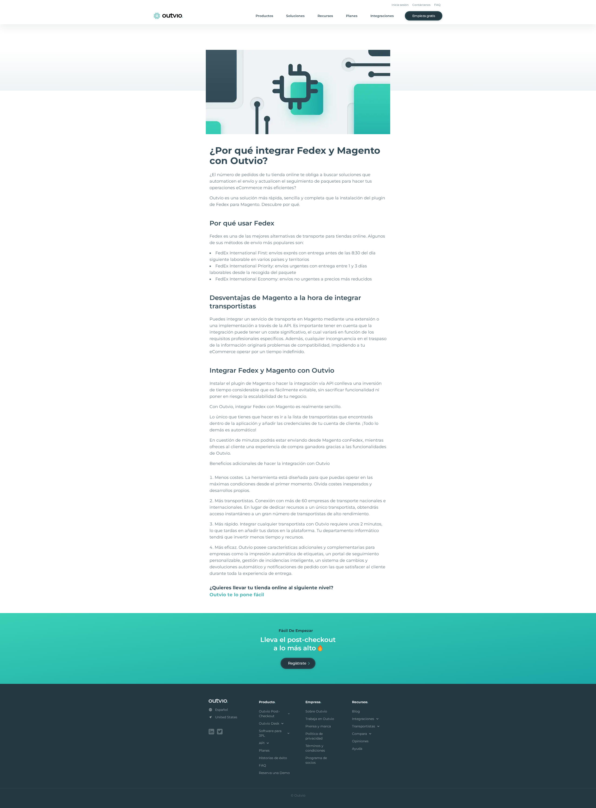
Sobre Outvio (316, 711)
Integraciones (382, 16)
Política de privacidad (314, 736)
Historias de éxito (273, 758)
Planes (351, 16)
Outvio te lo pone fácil (237, 594)
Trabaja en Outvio (319, 719)
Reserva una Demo (274, 773)
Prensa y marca (318, 726)
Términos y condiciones (315, 748)
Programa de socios (316, 760)
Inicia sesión (400, 5)
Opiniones (360, 741)
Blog (356, 711)
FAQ (437, 5)
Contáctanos (421, 5)
